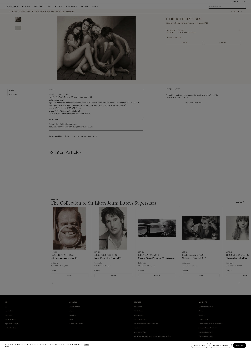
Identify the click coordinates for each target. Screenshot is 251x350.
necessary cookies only (220, 345)
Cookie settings (199, 345)
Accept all (239, 345)
